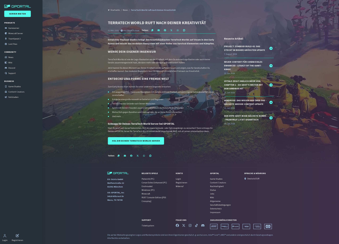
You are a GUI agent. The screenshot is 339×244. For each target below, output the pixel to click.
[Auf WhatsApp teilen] (177, 30)
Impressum (215, 212)
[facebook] (177, 226)
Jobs (212, 193)
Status (213, 190)
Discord (11, 68)
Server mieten (17, 13)
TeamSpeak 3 (14, 38)
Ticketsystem (148, 225)
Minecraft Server (15, 33)
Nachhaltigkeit (217, 186)
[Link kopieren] (152, 30)
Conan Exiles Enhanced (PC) (154, 182)
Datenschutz (216, 208)
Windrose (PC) (148, 190)
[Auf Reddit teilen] (184, 30)
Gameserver (13, 28)
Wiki (10, 62)
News (10, 57)
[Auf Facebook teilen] (165, 30)
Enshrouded (147, 186)
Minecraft (146, 193)
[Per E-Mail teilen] (158, 30)
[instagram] (190, 226)
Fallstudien (13, 97)
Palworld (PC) (148, 178)
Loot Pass (12, 44)
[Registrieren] (17, 236)
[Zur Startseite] (21, 6)
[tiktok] (196, 226)
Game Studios (14, 86)
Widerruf (179, 186)
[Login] (4, 236)
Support (12, 73)
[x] (183, 226)
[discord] (202, 226)
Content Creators (16, 91)
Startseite (115, 10)
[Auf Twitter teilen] (171, 30)
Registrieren (181, 182)
